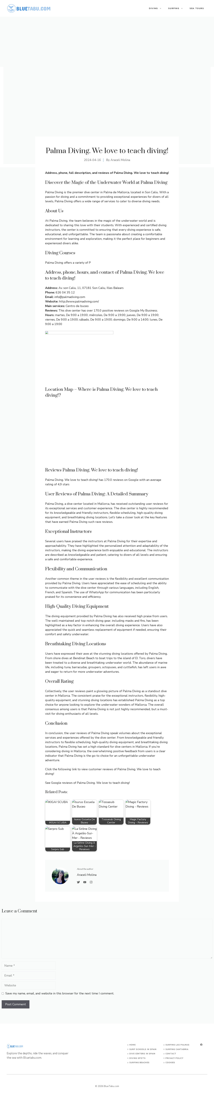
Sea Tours (197, 8)
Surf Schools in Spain (142, 1049)
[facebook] (201, 1045)
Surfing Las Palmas (177, 1045)
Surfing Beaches (139, 1062)
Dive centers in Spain (142, 1053)
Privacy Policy (174, 1058)
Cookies (170, 1062)
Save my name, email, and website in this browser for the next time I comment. (59, 993)
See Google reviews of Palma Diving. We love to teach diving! (87, 783)
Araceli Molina (120, 160)
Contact (171, 1053)
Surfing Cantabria (177, 1049)
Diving (153, 8)
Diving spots (137, 1058)
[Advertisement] (107, 41)
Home (132, 1045)
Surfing (173, 8)
